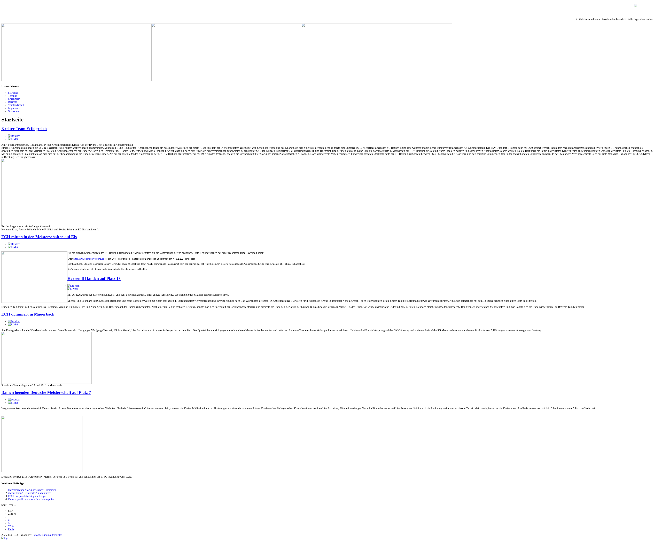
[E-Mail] (13, 138)
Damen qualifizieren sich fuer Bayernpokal (31, 499)
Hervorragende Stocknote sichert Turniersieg (32, 489)
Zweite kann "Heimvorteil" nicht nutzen (29, 493)
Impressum (14, 108)
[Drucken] (14, 135)
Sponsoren (14, 111)
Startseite (13, 92)
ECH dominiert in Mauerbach (27, 314)
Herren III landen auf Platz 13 (94, 278)
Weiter (12, 526)
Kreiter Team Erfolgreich (24, 128)
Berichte (12, 101)
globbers (39, 534)
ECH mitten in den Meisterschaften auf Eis (39, 237)
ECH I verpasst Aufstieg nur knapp (27, 496)
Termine (12, 95)
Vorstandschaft (16, 105)
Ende (11, 529)
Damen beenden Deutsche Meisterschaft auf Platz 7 (46, 392)
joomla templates (53, 534)
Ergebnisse (14, 98)
